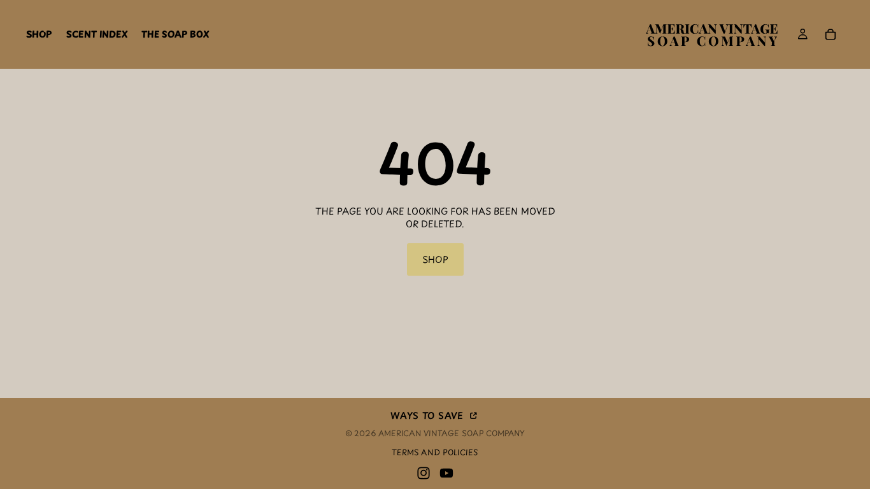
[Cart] (831, 34)
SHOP (435, 259)
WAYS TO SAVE (428, 414)
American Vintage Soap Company (451, 433)
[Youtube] (446, 473)
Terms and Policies (435, 452)
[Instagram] (423, 473)
